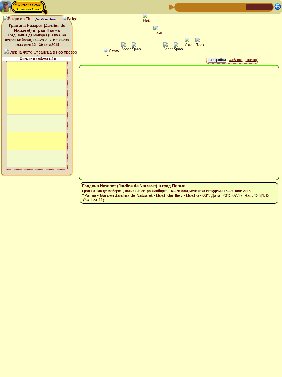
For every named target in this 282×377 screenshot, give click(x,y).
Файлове (236, 60)
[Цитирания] (205, 6)
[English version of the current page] (17, 19)
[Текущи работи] (214, 6)
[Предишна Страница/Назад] (179, 6)
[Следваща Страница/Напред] (188, 6)
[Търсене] (241, 6)
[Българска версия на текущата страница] (76, 19)
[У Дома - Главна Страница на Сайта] (250, 6)
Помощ (251, 60)
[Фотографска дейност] (223, 6)
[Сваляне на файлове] (232, 6)
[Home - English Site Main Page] (268, 6)
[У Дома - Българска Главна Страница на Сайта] (259, 6)
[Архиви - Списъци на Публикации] (197, 6)
